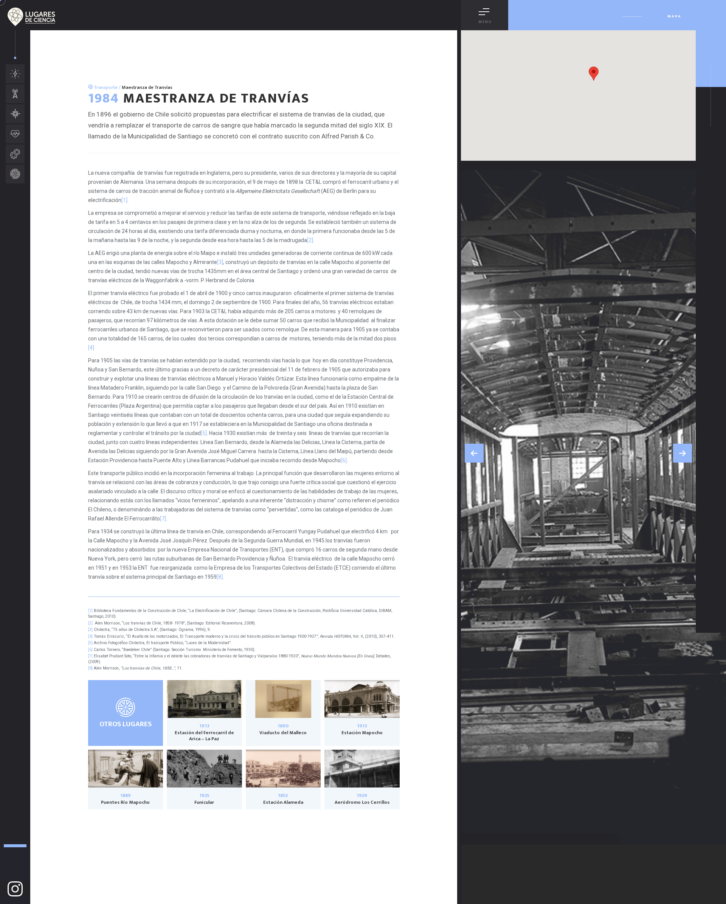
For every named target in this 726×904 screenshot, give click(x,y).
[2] (310, 240)
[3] (220, 262)
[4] (91, 348)
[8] (220, 577)
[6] (344, 460)
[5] (204, 433)
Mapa (674, 16)
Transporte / (107, 87)
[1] (124, 200)
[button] (474, 453)
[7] (163, 519)
